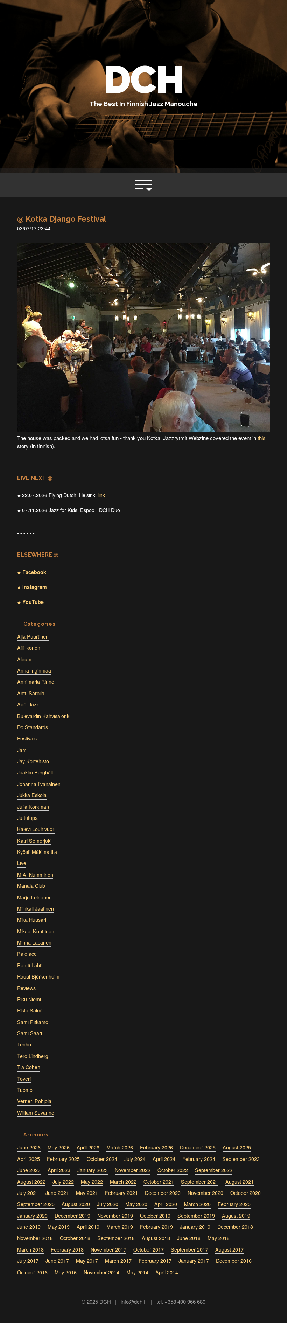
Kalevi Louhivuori (36, 829)
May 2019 (59, 1226)
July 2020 (107, 1203)
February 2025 (63, 1158)
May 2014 (137, 1272)
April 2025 (28, 1158)
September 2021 (199, 1181)
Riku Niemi (29, 999)
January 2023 (92, 1170)
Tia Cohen (28, 1067)
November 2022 (132, 1170)
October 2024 (102, 1158)
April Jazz (28, 704)
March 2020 (197, 1203)
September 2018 (116, 1237)
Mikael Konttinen (35, 931)
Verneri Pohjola (34, 1101)
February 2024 (198, 1158)
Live (21, 862)
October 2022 (173, 1170)
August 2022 (31, 1181)
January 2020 (32, 1215)
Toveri (24, 1078)
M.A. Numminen (35, 874)
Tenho (24, 1044)
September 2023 (241, 1158)
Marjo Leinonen (34, 897)
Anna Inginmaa (34, 670)
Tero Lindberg (32, 1055)
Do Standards (32, 727)
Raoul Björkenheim (38, 976)
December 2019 (72, 1215)
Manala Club (31, 885)
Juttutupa (27, 817)
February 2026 (156, 1147)
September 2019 (196, 1215)
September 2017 (189, 1249)
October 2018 (75, 1237)
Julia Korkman (33, 806)
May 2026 (59, 1147)
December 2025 (198, 1147)
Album (24, 659)
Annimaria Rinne (35, 681)
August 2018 (156, 1237)
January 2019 (195, 1226)
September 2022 (213, 1170)
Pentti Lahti (29, 965)
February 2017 (155, 1260)
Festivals (27, 738)
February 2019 (156, 1226)
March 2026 (119, 1147)
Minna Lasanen (34, 942)
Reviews (26, 987)
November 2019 (115, 1215)
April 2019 (88, 1226)
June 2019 (29, 1226)
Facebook (33, 572)
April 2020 (165, 1203)
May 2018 (219, 1237)
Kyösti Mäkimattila (37, 851)
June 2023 (29, 1170)
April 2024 (164, 1158)
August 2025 (237, 1147)
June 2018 (189, 1237)
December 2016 (234, 1260)
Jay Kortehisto (33, 761)
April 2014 (166, 1272)
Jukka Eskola (32, 795)
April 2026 (88, 1147)
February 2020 (234, 1203)
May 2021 (87, 1192)
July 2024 (135, 1158)
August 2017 (229, 1249)
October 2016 (32, 1272)
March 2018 (30, 1249)
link (101, 495)
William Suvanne (35, 1112)
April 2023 (59, 1170)
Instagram (34, 586)
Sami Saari (29, 1033)
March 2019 (119, 1226)
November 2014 (101, 1272)
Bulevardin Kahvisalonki (43, 715)
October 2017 (148, 1249)
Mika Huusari (31, 919)
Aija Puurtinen (33, 636)
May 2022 (92, 1181)
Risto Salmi (29, 1010)
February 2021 (121, 1192)
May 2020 (136, 1203)
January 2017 (193, 1260)
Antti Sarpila (30, 693)
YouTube (32, 601)
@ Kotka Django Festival (61, 218)
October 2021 (159, 1181)
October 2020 (245, 1192)
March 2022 (123, 1181)
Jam (22, 749)
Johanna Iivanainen (39, 783)
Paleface (27, 953)
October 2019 (155, 1215)
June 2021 (57, 1192)
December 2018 (235, 1226)
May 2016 (66, 1272)
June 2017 (57, 1260)
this (262, 437)
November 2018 (35, 1237)
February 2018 (67, 1249)
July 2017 (27, 1260)
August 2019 (236, 1215)
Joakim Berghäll (35, 772)
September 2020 (36, 1203)
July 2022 (63, 1181)
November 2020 (205, 1192)
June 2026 (29, 1147)
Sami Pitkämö (32, 1021)
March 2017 (118, 1260)
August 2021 (239, 1181)
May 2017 (87, 1260)
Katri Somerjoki (34, 840)
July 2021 (27, 1192)
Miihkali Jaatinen (35, 908)
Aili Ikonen (28, 647)
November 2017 (108, 1249)
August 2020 (76, 1203)
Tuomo (25, 1089)
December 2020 (163, 1192)
